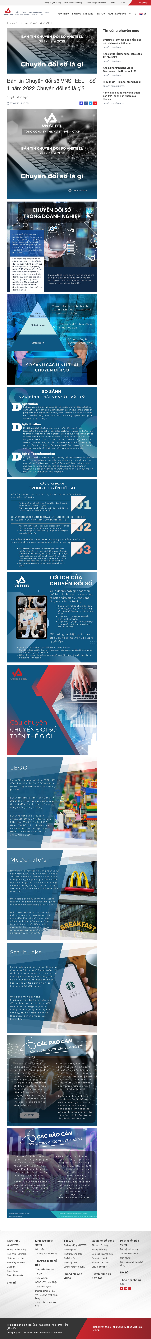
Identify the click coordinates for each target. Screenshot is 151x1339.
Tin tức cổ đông (100, 1245)
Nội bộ (112, 3)
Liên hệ (122, 3)
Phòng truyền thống (52, 3)
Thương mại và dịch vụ (46, 1253)
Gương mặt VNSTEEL (74, 1267)
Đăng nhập (142, 3)
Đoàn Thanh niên (15, 1275)
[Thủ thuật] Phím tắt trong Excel (122, 81)
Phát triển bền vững (73, 3)
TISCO (38, 1274)
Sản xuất (39, 1249)
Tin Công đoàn (71, 1262)
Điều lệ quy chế (99, 1267)
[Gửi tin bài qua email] (95, 103)
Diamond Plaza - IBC (45, 1291)
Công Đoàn (12, 1271)
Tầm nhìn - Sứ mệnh (17, 1254)
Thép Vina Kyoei (43, 1286)
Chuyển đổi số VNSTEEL (42, 23)
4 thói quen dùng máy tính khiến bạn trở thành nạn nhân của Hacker (121, 96)
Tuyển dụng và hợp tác (95, 3)
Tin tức (101, 14)
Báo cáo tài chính (100, 1262)
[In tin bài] (81, 103)
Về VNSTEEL (13, 1245)
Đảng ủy (11, 1267)
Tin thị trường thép (73, 1254)
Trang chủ (12, 23)
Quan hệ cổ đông (117, 14)
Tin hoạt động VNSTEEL (75, 1245)
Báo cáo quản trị (100, 1258)
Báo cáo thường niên (102, 1254)
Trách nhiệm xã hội (129, 1253)
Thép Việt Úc (41, 1278)
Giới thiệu (63, 14)
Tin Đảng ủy (69, 1258)
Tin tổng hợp (70, 1249)
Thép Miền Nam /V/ (44, 1269)
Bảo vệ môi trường (129, 1249)
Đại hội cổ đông (99, 1249)
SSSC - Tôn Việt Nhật (46, 1282)
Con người (125, 1258)
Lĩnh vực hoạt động (82, 14)
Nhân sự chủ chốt (15, 1258)
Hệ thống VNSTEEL (16, 1262)
